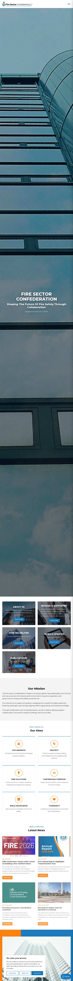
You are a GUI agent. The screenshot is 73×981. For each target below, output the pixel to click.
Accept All (37, 973)
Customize (12, 973)
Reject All (25, 973)
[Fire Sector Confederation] (17, 4)
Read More (7, 877)
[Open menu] (69, 4)
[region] (25, 966)
